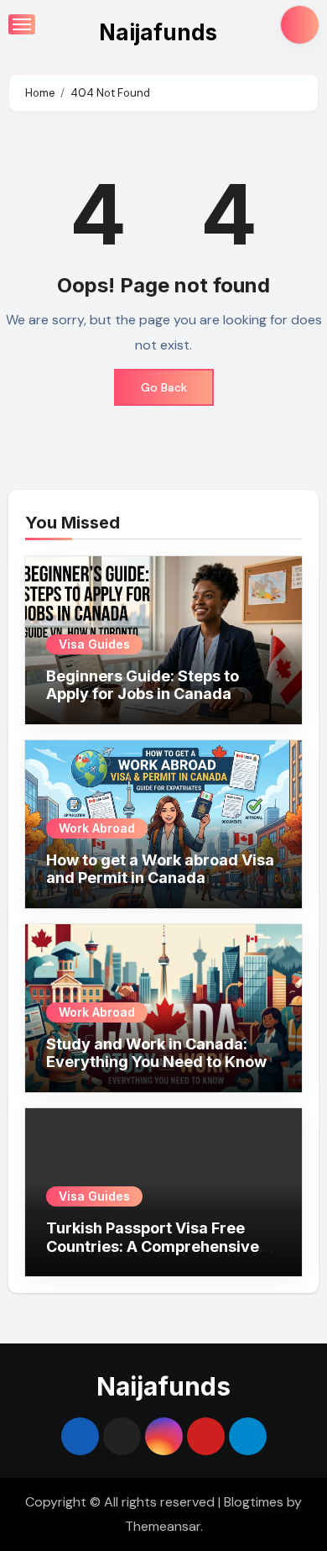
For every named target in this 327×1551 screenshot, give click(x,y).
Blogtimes (253, 1502)
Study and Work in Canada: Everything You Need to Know (156, 1053)
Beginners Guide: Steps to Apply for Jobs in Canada (142, 685)
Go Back (164, 387)
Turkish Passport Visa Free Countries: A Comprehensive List (152, 1246)
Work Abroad (97, 828)
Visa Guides (94, 644)
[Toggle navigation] (21, 24)
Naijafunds (158, 32)
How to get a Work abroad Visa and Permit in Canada (160, 869)
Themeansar (162, 1526)
